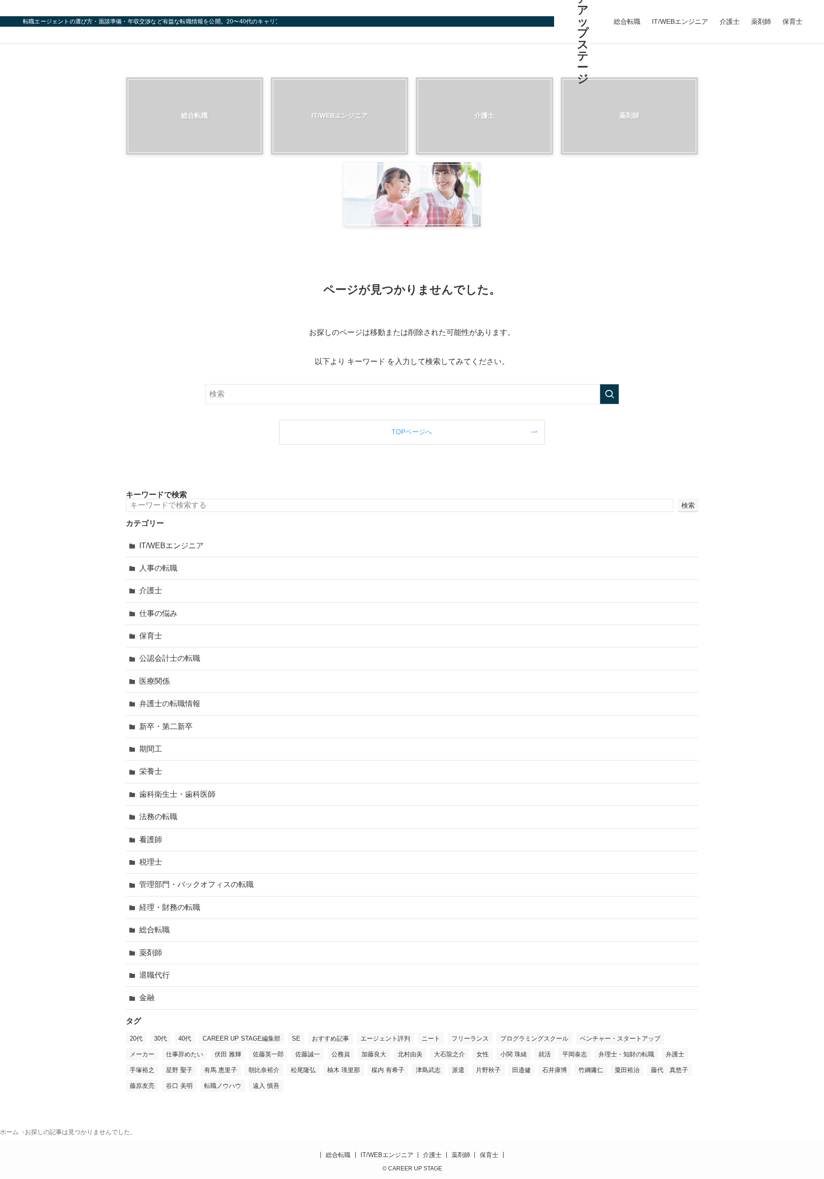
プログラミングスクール (534, 1038)
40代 (184, 1038)
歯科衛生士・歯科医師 (177, 794)
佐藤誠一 (307, 1054)
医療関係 (154, 681)
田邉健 (521, 1070)
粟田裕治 (627, 1070)
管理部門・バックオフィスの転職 (196, 884)
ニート (431, 1038)
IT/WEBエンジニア (171, 546)
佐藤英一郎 (268, 1054)
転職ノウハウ (222, 1085)
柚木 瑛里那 (343, 1070)
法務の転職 (158, 817)
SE (296, 1038)
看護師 (150, 839)
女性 (482, 1054)
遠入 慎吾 (266, 1085)
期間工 (150, 749)
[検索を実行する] (609, 394)
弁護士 (675, 1054)
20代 (136, 1038)
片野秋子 (488, 1070)
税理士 (150, 862)
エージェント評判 (385, 1038)
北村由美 (410, 1054)
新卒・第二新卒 (166, 726)
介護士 (150, 590)
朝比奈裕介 (263, 1070)
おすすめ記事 (330, 1038)
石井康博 (554, 1070)
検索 (688, 505)
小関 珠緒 (513, 1054)
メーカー (142, 1054)
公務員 (340, 1054)
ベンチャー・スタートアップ (620, 1038)
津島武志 (428, 1070)
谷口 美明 (179, 1085)
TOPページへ (411, 432)
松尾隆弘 (303, 1070)
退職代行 (154, 975)
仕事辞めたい (184, 1054)
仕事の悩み (158, 613)
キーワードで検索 (156, 494)
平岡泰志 (574, 1054)
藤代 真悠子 (669, 1070)
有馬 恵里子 (220, 1070)
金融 (146, 997)
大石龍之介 (449, 1054)
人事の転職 (158, 568)
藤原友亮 (142, 1085)
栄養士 (150, 771)
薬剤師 (150, 953)
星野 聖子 (179, 1070)
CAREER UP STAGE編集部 (241, 1038)
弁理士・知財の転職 (626, 1054)
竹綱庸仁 (590, 1070)
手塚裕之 (142, 1070)
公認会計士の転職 (169, 658)
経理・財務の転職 (169, 907)
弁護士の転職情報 (169, 703)
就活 (544, 1054)
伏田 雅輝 (228, 1054)
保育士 (150, 636)
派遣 (458, 1070)
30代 (160, 1038)
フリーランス (470, 1038)
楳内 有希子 (387, 1070)
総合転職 (154, 930)
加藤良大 (373, 1054)
